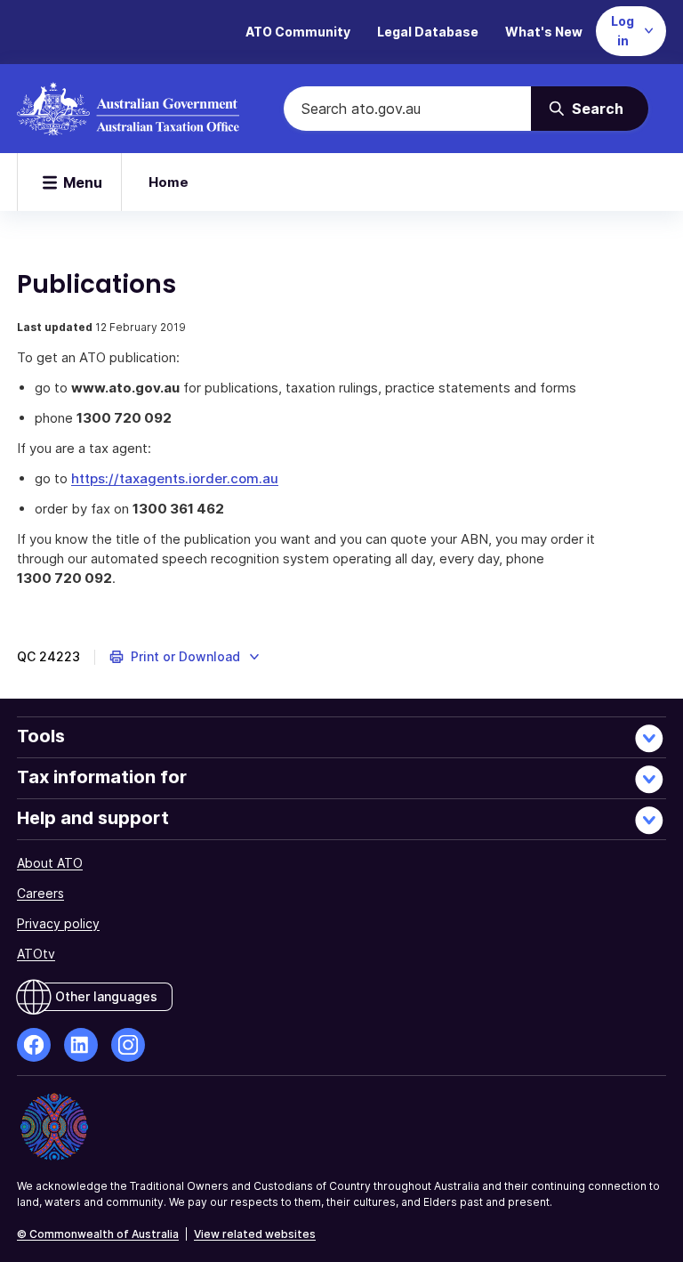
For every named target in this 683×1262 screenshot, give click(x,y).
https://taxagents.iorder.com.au (174, 478)
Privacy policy (58, 923)
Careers (40, 893)
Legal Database (427, 31)
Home (169, 182)
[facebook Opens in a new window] (34, 1045)
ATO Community (297, 31)
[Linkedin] (81, 1045)
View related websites (255, 1234)
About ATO (50, 862)
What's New (544, 31)
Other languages (106, 996)
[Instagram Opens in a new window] (128, 1045)
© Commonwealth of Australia (98, 1234)
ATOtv (36, 953)
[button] (185, 657)
